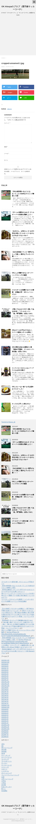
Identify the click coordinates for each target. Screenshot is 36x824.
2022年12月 (5, 660)
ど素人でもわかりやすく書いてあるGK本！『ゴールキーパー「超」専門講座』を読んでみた (23, 311)
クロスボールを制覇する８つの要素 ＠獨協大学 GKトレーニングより (23, 292)
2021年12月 (5, 682)
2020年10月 (5, 707)
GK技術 (3, 751)
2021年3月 (4, 699)
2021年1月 (4, 703)
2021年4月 (4, 697)
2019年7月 (4, 735)
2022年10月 (5, 662)
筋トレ (3, 789)
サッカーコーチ (6, 765)
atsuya (9, 109)
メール (6, 153)
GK (2, 746)
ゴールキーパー (6, 761)
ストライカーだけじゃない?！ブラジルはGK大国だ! (23, 369)
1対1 (3, 744)
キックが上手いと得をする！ (21, 404)
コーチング (5, 759)
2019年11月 (5, 727)
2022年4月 (4, 674)
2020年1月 (4, 723)
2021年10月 (5, 686)
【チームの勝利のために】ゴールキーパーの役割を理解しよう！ (23, 213)
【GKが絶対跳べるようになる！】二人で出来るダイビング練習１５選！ (23, 194)
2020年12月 (5, 705)
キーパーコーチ (6, 757)
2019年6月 (4, 737)
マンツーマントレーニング (10, 775)
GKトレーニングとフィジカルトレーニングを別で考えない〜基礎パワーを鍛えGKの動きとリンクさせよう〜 (23, 550)
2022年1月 (4, 680)
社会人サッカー (6, 787)
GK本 (3, 753)
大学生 (3, 781)
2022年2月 (4, 678)
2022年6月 (4, 670)
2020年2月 (4, 721)
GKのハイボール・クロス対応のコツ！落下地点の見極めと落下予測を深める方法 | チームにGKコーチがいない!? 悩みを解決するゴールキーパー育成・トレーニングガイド (17, 614)
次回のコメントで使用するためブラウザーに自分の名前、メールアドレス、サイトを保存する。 (17, 171)
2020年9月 (4, 709)
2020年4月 (4, 717)
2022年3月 (4, 676)
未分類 (3, 785)
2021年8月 (4, 690)
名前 (6, 147)
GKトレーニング (6, 747)
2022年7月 (4, 668)
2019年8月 (4, 733)
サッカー (4, 763)
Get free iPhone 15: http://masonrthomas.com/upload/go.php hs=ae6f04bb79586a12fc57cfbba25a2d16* (16, 641)
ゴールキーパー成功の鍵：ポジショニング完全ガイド (23, 522)
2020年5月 (4, 715)
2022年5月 (4, 672)
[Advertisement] (18, 36)
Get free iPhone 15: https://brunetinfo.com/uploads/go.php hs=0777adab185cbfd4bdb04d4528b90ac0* (15, 634)
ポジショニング (6, 773)
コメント (7, 123)
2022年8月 (4, 666)
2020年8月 (4, 711)
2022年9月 (4, 664)
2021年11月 (5, 684)
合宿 (2, 777)
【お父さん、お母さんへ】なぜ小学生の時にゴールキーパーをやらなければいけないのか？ (23, 233)
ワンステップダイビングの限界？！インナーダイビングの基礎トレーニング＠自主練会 (23, 565)
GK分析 (3, 749)
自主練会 (4, 791)
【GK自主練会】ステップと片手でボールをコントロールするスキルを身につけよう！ (23, 536)
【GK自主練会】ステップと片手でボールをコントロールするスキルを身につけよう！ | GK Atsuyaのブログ (18, 651)
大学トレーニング (7, 779)
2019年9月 (4, 731)
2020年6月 (4, 713)
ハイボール (5, 771)
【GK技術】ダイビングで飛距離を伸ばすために (17, 620)
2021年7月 (4, 692)
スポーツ (4, 769)
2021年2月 (4, 701)
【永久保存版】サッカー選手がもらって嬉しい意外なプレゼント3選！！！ (23, 254)
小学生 (3, 783)
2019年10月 (5, 729)
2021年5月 (4, 695)
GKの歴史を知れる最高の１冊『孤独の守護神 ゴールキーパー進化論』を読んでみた (23, 349)
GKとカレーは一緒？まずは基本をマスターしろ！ (22, 388)
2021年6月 (4, 693)
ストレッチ (5, 767)
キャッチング (5, 755)
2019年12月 (5, 725)
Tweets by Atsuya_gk (8, 422)
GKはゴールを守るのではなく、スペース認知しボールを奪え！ (22, 331)
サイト (6, 160)
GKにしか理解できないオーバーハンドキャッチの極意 (22, 274)
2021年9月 (4, 688)
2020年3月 (4, 719)
